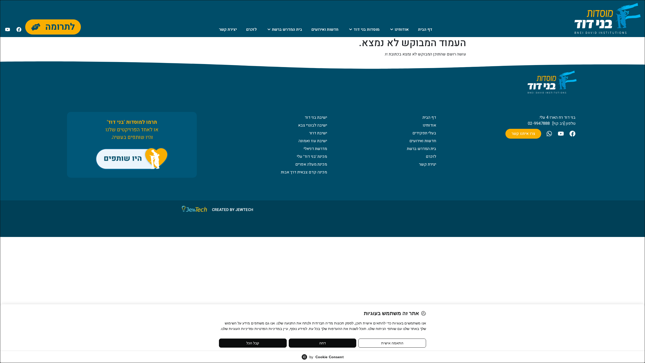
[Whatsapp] (549, 134)
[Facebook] (19, 29)
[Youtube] (8, 29)
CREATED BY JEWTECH (232, 210)
